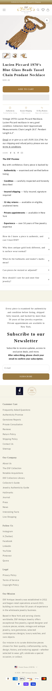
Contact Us (8, 444)
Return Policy (9, 434)
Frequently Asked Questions (16, 410)
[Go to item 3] (23, 55)
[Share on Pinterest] (18, 153)
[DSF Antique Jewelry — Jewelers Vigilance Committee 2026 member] (32, 391)
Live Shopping (9, 517)
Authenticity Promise (13, 414)
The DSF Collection (12, 468)
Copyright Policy (11, 585)
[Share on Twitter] (14, 153)
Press (5, 502)
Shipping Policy (10, 439)
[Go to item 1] (6, 55)
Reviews (7, 429)
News (5, 507)
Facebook (7, 541)
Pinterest (7, 555)
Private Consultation (13, 424)
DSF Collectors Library (14, 478)
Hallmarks (8, 492)
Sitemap (7, 448)
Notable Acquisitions (13, 473)
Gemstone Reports (12, 419)
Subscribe (26, 376)
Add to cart (26, 89)
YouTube (7, 551)
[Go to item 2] (15, 55)
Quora (6, 560)
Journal (6, 497)
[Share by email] (22, 153)
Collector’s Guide (11, 483)
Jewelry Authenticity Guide (16, 487)
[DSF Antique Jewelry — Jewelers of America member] (19, 391)
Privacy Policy (9, 575)
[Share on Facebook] (11, 153)
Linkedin (7, 546)
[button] (26, 97)
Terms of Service (11, 580)
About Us (7, 463)
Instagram (8, 531)
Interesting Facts (11, 512)
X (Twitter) (8, 536)
